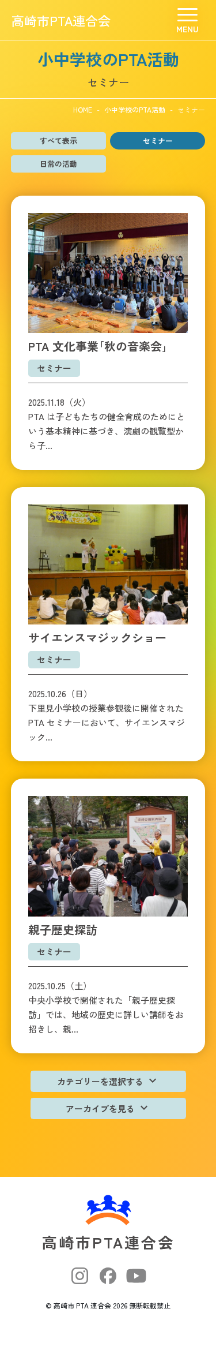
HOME (82, 109)
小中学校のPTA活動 (134, 109)
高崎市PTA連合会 (61, 20)
